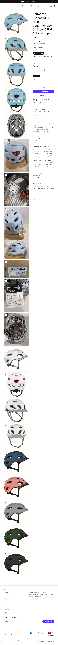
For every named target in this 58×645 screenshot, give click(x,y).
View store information (40, 105)
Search (5, 606)
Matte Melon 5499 (39, 60)
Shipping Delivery (8, 599)
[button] (3, 5)
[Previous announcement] (3, 1)
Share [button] (35, 199)
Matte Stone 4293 (39, 64)
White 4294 (37, 56)
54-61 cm (36, 76)
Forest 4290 (37, 66)
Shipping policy (41, 641)
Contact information (50, 641)
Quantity (35, 79)
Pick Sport (6, 609)
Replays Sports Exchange (19, 640)
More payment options (43, 95)
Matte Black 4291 (38, 70)
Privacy (5, 602)
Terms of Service (8, 592)
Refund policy (7, 595)
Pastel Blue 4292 (38, 53)
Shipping (35, 43)
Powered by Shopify (28, 640)
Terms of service (51, 640)
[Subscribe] (29, 621)
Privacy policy (43, 640)
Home (5, 612)
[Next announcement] (55, 1)
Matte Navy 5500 (48, 56)
